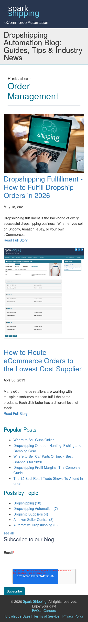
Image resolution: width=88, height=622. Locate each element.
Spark (23, 11)
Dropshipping (27, 503)
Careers (50, 610)
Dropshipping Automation (35, 508)
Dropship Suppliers (30, 514)
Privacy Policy (73, 616)
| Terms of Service (45, 616)
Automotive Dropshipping (35, 524)
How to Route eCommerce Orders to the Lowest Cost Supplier (43, 360)
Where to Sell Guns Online (34, 439)
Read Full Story (16, 240)
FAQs (37, 610)
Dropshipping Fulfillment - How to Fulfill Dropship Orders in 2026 (43, 186)
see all (9, 533)
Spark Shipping (34, 601)
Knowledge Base (17, 616)
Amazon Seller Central (33, 519)
